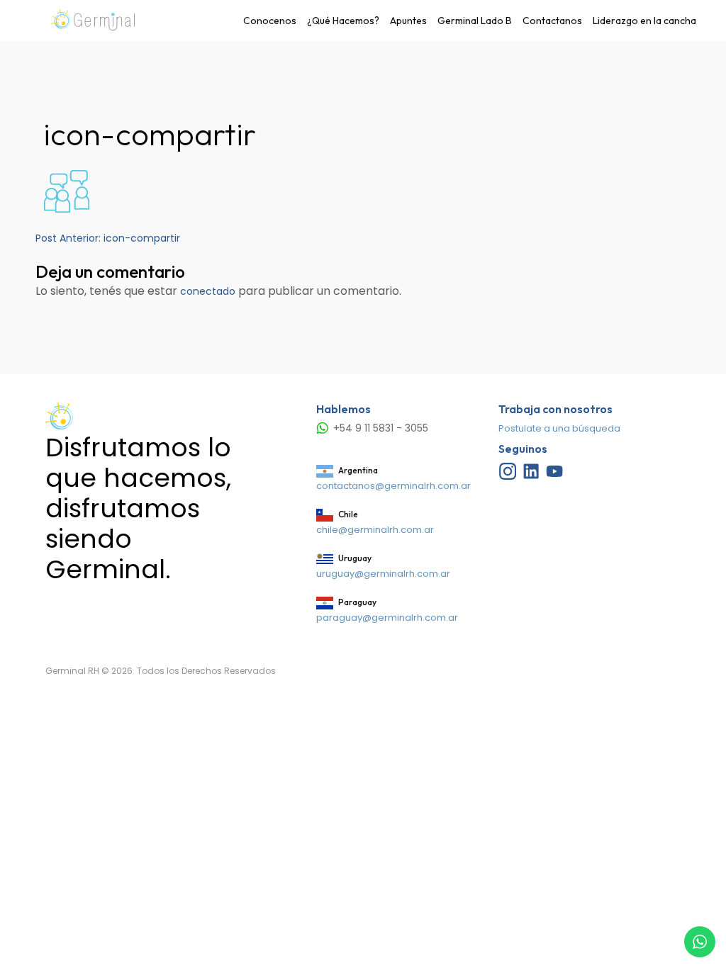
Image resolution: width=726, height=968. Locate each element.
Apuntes (408, 20)
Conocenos (269, 20)
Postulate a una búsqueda (559, 428)
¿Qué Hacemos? (343, 20)
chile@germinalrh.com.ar (375, 529)
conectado (207, 291)
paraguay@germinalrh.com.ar (387, 617)
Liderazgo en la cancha (644, 20)
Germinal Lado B (474, 20)
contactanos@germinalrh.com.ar (393, 486)
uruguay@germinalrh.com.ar (383, 573)
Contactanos (552, 20)
